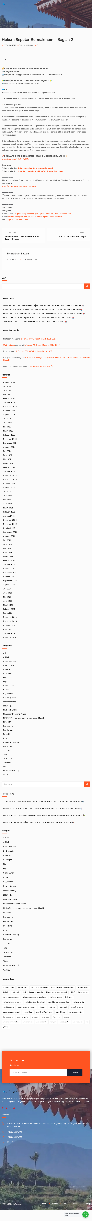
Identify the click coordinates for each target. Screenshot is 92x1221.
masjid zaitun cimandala (26, 1007)
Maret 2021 (8, 605)
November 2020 (10, 621)
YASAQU (6, 775)
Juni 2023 (7, 496)
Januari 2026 (9, 402)
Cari (4, 278)
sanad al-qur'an (22, 1017)
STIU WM (6, 750)
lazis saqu (68, 997)
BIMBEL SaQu (8, 665)
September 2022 (10, 532)
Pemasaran (8, 726)
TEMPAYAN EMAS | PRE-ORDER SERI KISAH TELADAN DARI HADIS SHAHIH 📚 (35, 322)
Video (5, 767)
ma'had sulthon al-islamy (12, 1002)
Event (44, 1204)
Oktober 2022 (9, 528)
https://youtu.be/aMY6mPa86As (15, 159)
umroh (66, 1017)
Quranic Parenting (11, 742)
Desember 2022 (10, 520)
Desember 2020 (10, 617)
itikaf (73, 992)
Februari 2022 (9, 560)
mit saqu (42, 1007)
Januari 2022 (9, 564)
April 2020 (7, 629)
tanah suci (45, 1017)
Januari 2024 (9, 471)
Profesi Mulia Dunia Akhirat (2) (40, 366)
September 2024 (10, 443)
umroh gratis (27, 1022)
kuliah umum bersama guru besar (34, 997)
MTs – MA (7, 722)
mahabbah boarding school (35, 1002)
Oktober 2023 (9, 483)
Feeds (75, 1204)
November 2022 (10, 524)
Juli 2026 (7, 386)
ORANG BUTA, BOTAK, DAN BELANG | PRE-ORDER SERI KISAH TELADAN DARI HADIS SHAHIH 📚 (42, 310)
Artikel (6, 657)
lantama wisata (56, 997)
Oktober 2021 (8, 577)
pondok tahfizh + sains (44, 1012)
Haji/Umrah (8, 694)
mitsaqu (52, 1007)
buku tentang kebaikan (39, 987)
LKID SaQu (7, 706)
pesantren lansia (77, 1007)
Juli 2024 (7, 451)
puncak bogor (61, 1012)
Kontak (65, 1204)
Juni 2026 (7, 390)
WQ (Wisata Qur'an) (11, 771)
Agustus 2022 (9, 536)
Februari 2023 (9, 512)
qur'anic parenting (75, 1012)
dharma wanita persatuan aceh (62, 987)
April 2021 (7, 601)
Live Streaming (9, 702)
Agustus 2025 (9, 415)
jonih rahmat (83, 992)
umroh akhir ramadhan (11, 1022)
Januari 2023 (9, 516)
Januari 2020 (9, 633)
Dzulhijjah (7, 673)
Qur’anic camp (8, 1017)
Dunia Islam (8, 669)
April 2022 (7, 552)
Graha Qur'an (8, 686)
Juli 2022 (7, 540)
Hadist (6, 690)
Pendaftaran (8, 730)
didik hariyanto (83, 987)
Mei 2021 (7, 597)
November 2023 (10, 479)
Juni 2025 (7, 423)
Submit (74, 1073)
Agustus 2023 (9, 488)
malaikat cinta (78, 1002)
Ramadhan (7, 746)
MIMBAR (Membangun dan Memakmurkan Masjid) (23, 718)
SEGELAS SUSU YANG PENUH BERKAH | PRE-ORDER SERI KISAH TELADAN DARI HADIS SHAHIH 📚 (43, 306)
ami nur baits (22, 987)
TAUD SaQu (8, 758)
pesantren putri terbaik (11, 1012)
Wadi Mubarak (9, 345)
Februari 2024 (9, 467)
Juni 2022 (7, 544)
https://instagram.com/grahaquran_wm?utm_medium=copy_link (43, 214)
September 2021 (10, 581)
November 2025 (10, 407)
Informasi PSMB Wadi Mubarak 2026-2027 (38, 339)
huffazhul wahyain (36, 992)
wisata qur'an (64, 1022)
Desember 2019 (9, 637)
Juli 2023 (7, 492)
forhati (5, 992)
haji (24, 992)
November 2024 (10, 439)
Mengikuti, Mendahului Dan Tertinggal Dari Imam (40, 171)
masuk (19, 259)
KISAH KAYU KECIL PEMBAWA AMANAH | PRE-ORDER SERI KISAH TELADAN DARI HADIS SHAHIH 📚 (44, 314)
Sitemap (86, 1204)
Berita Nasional (9, 661)
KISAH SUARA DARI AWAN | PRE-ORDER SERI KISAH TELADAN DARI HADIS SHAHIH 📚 (38, 318)
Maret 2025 (8, 431)
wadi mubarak (41, 1022)
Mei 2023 (7, 500)
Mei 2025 (7, 427)
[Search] (87, 784)
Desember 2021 (9, 569)
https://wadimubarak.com (17, 220)
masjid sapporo (8, 1007)
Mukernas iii (63, 1007)
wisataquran (77, 1022)
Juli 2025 (7, 419)
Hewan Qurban (9, 698)
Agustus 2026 (9, 382)
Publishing (7, 734)
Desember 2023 (9, 475)
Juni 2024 (7, 455)
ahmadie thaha (8, 987)
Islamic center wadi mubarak (56, 992)
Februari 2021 (9, 609)
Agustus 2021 (9, 585)
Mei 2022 (7, 548)
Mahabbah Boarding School (14, 714)
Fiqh (5, 677)
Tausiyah (7, 762)
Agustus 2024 (9, 447)
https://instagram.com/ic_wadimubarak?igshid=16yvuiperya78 (35, 217)
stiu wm (35, 1017)
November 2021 (9, 573)
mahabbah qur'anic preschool (58, 1002)
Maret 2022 (8, 556)
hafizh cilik (16, 992)
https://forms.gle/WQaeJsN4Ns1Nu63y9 (19, 186)
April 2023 (7, 504)
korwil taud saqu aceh (11, 997)
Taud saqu (56, 1017)
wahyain (53, 1022)
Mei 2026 (7, 394)
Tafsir (5, 754)
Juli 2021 (7, 589)
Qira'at (6, 738)
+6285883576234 (14, 1132)
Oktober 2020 (9, 625)
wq (87, 1022)
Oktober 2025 (9, 411)
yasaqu (5, 1027)
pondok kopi (28, 1012)
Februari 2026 (9, 398)
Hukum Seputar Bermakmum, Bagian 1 (35, 168)
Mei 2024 (7, 459)
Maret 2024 (8, 463)
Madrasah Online (10, 710)
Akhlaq (6, 653)
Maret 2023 (8, 508)
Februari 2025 (9, 435)
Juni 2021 (7, 593)
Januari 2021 (8, 613)
